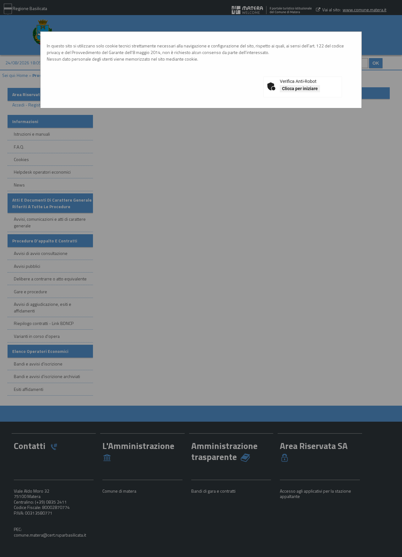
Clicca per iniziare (300, 88)
